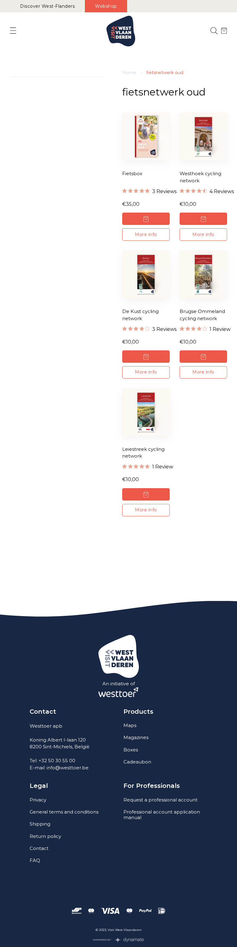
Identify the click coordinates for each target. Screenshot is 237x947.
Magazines (135, 737)
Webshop (106, 6)
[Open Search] (214, 31)
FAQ (35, 860)
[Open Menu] (13, 30)
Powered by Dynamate (118, 940)
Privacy (38, 800)
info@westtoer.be (68, 768)
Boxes (130, 750)
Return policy (45, 836)
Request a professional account (160, 800)
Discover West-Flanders (47, 6)
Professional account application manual (161, 814)
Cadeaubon (137, 762)
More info (146, 234)
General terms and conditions (64, 812)
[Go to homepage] (120, 31)
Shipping (40, 824)
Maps (129, 725)
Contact (39, 848)
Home (129, 72)
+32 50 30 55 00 (57, 760)
